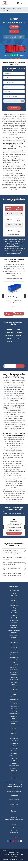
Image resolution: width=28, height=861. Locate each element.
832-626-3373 (15, 26)
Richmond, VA (14, 738)
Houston (18, 335)
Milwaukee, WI (14, 697)
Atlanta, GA (14, 595)
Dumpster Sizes (14, 804)
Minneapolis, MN (14, 699)
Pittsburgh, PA (14, 726)
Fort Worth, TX (14, 655)
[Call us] (21, 2)
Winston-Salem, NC (14, 773)
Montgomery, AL (14, 702)
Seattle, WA (14, 746)
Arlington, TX (14, 593)
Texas (19, 8)
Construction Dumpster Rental (14, 784)
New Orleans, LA (14, 706)
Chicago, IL (14, 622)
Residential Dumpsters (14, 533)
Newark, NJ (14, 711)
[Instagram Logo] (13, 841)
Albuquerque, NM (14, 590)
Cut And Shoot (9, 332)
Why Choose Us (14, 828)
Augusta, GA (14, 598)
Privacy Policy (7, 859)
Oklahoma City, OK (14, 713)
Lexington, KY (14, 674)
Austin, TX (14, 603)
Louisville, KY (14, 682)
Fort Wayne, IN (14, 652)
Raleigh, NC (14, 733)
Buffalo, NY (14, 615)
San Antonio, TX (14, 741)
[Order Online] (18, 2)
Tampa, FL (14, 758)
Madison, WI (14, 687)
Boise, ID (14, 610)
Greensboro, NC (14, 657)
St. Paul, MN (14, 753)
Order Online (15, 31)
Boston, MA (14, 613)
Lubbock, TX (14, 684)
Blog (14, 806)
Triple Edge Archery (17, 400)
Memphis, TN (14, 689)
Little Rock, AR (14, 679)
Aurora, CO (14, 600)
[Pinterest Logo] (21, 841)
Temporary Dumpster (9, 118)
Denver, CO (14, 640)
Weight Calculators (14, 799)
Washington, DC (14, 768)
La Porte (18, 338)
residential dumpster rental (11, 389)
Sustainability (14, 832)
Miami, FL (14, 694)
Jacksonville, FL (14, 667)
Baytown (9, 329)
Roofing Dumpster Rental (14, 791)
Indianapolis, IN (14, 665)
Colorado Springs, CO (14, 630)
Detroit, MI (14, 645)
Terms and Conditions (18, 859)
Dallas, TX (14, 637)
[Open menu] (25, 2)
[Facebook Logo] (7, 841)
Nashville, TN (14, 704)
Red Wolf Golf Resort (13, 399)
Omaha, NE (14, 716)
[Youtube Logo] (15, 841)
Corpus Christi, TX (14, 635)
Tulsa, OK (14, 763)
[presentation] (3, 296)
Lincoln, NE (14, 677)
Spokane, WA (14, 748)
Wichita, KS (14, 770)
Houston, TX (14, 662)
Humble (9, 338)
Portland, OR (14, 731)
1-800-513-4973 (14, 817)
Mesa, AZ (14, 692)
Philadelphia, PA (14, 721)
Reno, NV (14, 736)
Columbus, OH (14, 632)
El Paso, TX (14, 650)
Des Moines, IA (14, 642)
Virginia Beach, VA (14, 765)
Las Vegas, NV (14, 672)
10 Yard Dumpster (14, 297)
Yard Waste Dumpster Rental (14, 786)
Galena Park (9, 335)
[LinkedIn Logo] (18, 841)
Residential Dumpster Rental (14, 782)
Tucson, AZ (14, 760)
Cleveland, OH (14, 627)
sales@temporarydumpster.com (14, 819)
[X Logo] (10, 841)
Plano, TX (14, 728)
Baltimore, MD (14, 605)
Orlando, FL (14, 718)
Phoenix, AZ (14, 723)
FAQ (14, 802)
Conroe (19, 329)
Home (3, 8)
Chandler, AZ (14, 618)
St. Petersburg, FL (14, 756)
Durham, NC (14, 647)
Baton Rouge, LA (14, 608)
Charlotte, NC (14, 620)
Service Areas (11, 8)
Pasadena (9, 341)
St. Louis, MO (14, 751)
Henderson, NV (14, 660)
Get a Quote (14, 815)
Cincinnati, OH (14, 625)
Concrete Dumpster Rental (14, 789)
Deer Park (19, 332)
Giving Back (14, 830)
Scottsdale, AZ (14, 743)
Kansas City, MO (14, 670)
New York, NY (14, 708)
